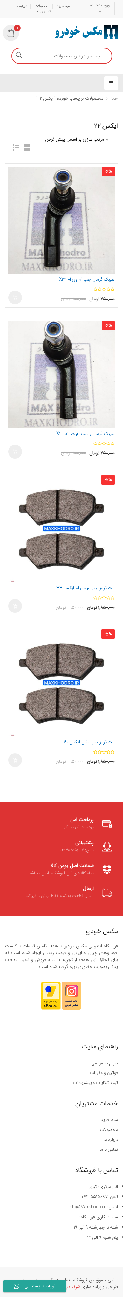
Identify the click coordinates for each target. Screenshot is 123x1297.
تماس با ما (43, 11)
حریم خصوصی (104, 1063)
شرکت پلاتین (68, 1286)
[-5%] (61, 528)
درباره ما (21, 6)
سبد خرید (64, 6)
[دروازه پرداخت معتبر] (51, 999)
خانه (114, 98)
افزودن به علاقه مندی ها (14, 173)
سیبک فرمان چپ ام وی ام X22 (87, 279)
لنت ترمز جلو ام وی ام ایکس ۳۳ (85, 587)
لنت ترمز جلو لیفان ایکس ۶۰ (89, 742)
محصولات (42, 6)
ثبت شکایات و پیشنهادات (95, 1082)
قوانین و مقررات (104, 1072)
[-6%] (61, 220)
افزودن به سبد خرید (15, 297)
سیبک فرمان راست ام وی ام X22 (85, 433)
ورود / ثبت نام (100, 5)
